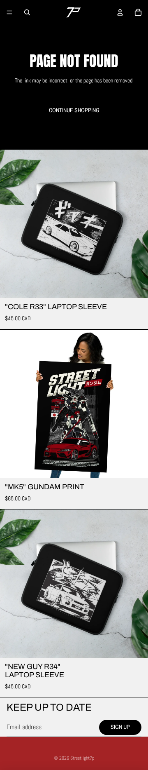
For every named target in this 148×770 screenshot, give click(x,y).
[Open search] (27, 12)
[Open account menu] (120, 12)
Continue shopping (74, 110)
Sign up (120, 726)
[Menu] (9, 12)
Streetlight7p (82, 758)
